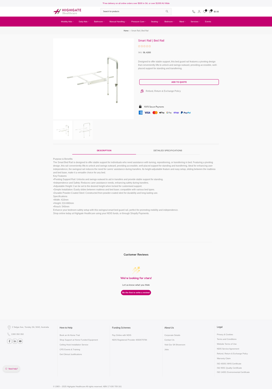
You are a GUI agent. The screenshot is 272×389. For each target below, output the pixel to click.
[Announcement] (136, 3)
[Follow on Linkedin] (14, 341)
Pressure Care (137, 21)
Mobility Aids (66, 21)
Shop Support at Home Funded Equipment (79, 340)
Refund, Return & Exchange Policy (163, 91)
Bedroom (168, 21)
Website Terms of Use (227, 344)
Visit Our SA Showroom (174, 345)
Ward (181, 21)
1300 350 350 (17, 334)
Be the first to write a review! (136, 292)
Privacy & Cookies (225, 334)
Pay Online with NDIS (121, 335)
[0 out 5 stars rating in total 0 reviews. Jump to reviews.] (145, 46)
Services (194, 21)
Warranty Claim (224, 358)
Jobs (166, 349)
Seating (154, 21)
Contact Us (169, 340)
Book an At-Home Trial (70, 335)
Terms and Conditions (226, 339)
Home (126, 31)
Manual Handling (117, 21)
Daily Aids (83, 21)
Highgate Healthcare (76, 386)
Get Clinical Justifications (71, 354)
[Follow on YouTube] (20, 341)
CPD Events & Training (70, 349)
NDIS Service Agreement (228, 349)
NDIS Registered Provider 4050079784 (129, 340)
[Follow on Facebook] (9, 341)
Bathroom (98, 21)
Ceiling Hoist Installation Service (74, 345)
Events (208, 21)
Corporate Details (172, 335)
